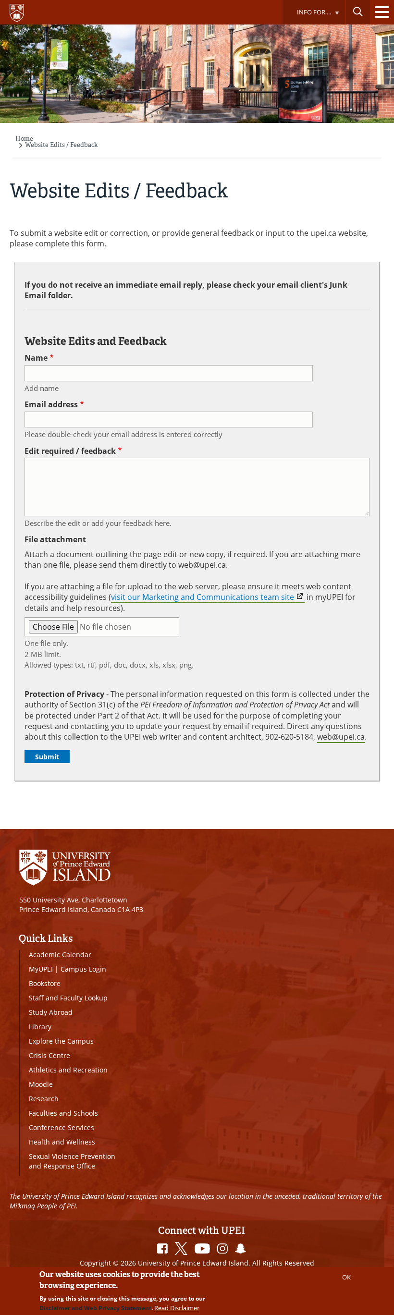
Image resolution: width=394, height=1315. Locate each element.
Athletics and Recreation (68, 1069)
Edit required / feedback (70, 451)
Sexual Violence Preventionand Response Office (72, 1161)
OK (346, 1277)
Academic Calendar (60, 954)
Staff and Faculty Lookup (68, 997)
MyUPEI (41, 969)
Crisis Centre (49, 1055)
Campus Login (83, 969)
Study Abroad (51, 1012)
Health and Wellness (62, 1141)
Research (44, 1098)
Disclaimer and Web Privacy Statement (95, 1308)
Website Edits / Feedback (61, 145)
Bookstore (45, 983)
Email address (51, 404)
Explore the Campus (61, 1041)
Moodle (41, 1084)
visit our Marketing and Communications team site (202, 597)
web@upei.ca (341, 736)
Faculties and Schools (63, 1113)
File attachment (55, 539)
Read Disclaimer (176, 1308)
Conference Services (61, 1127)
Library (40, 1026)
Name (36, 358)
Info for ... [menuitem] (307, 16)
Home (24, 138)
